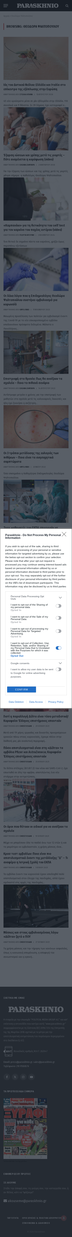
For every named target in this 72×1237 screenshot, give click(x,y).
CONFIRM (21, 689)
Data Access (36, 701)
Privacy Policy (55, 701)
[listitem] (36, 597)
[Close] (65, 535)
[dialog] (36, 618)
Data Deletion (16, 701)
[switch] (58, 606)
